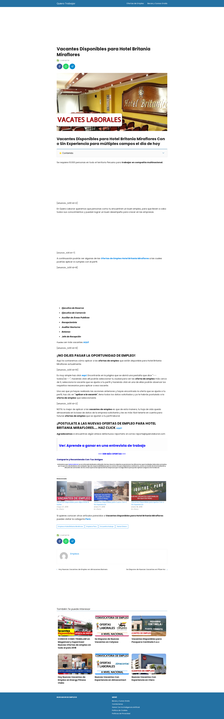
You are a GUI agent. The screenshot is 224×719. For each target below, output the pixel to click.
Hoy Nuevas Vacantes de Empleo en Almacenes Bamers (83, 569)
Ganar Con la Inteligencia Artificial (126, 707)
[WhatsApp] (66, 66)
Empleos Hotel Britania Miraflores (70, 526)
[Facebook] (59, 66)
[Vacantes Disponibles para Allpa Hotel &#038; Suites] (74, 491)
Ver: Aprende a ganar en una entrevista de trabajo (102, 445)
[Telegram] (72, 66)
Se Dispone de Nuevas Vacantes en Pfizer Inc (145, 569)
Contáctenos (117, 704)
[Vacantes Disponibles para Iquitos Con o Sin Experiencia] (148, 491)
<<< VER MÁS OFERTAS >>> (112, 453)
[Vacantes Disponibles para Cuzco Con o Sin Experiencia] (111, 491)
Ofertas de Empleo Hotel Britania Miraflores (125, 258)
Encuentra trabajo (107, 526)
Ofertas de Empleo (135, 3)
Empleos (74, 553)
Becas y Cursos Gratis (157, 3)
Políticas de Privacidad (121, 713)
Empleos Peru (91, 526)
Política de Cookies (119, 710)
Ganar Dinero (122, 526)
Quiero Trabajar (66, 3)
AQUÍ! (119, 428)
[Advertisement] (112, 26)
